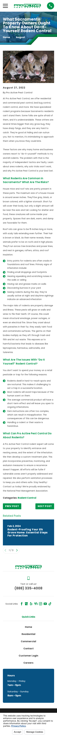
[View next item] (17, 550)
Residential (28, 634)
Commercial (28, 641)
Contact (28, 648)
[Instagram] (40, 603)
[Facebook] (21, 603)
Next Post (45, 506)
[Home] (27, 6)
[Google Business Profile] (26, 603)
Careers (28, 662)
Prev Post (12, 506)
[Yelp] (31, 603)
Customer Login (28, 655)
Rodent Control (27, 497)
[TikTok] (50, 603)
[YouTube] (45, 603)
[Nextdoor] (35, 603)
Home (28, 627)
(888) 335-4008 (28, 588)
